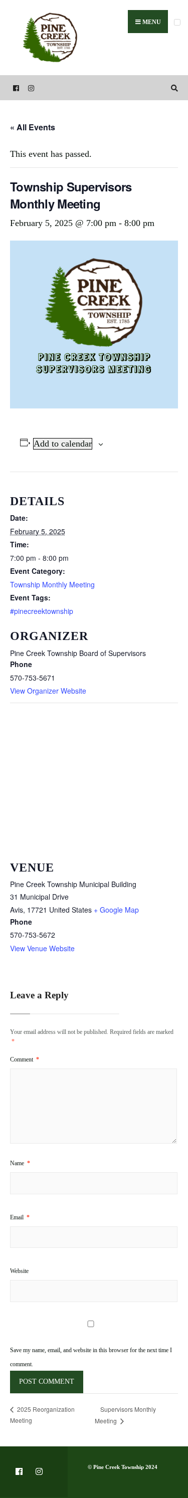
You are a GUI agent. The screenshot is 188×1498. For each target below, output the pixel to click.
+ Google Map (116, 910)
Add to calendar (63, 444)
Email (20, 1217)
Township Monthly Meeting (52, 584)
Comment (24, 1059)
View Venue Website (42, 948)
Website (19, 1270)
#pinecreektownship (41, 611)
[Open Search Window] (172, 88)
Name (20, 1163)
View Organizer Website (48, 691)
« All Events (32, 127)
